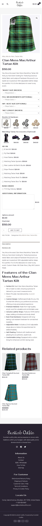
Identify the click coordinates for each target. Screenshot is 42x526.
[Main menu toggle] (3, 4)
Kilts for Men (10, 56)
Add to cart (15, 230)
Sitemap (21, 468)
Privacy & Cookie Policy (21, 489)
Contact (21, 460)
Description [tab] (6, 244)
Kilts (3, 56)
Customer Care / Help (21, 484)
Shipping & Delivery (21, 481)
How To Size (21, 465)
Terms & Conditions (21, 486)
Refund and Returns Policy (21, 478)
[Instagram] (17, 447)
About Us (21, 457)
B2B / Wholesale (21, 463)
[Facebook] (21, 447)
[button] (7, 4)
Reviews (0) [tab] (6, 248)
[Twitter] (25, 447)
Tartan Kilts (18, 56)
